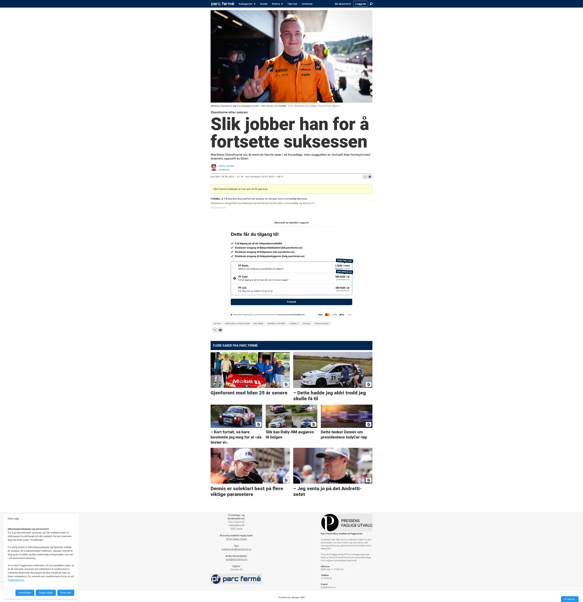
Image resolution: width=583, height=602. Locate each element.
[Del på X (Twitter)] (365, 176)
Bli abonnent (343, 3)
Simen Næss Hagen (236, 539)
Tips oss (292, 3)
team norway (321, 323)
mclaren (258, 323)
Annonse (307, 3)
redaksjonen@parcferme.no (236, 549)
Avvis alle (66, 592)
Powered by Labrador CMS (291, 597)
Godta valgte (46, 592)
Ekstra (276, 3)
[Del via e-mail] (370, 176)
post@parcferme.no (236, 559)
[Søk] (371, 4)
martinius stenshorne (237, 323)
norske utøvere (276, 323)
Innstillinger (569, 599)
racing (306, 323)
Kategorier (245, 3)
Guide (264, 3)
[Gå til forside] (222, 3)
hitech (217, 323)
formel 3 (294, 323)
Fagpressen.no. (16, 580)
